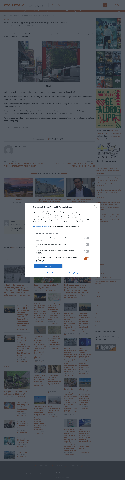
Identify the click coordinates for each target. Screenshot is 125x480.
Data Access (62, 273)
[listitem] (62, 234)
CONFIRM (48, 266)
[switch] (86, 238)
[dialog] (62, 240)
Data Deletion (51, 273)
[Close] (96, 207)
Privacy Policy (73, 273)
